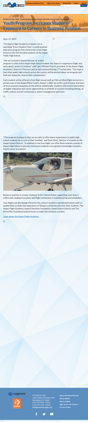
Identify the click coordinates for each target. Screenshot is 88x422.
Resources (67, 3)
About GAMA (65, 401)
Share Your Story (53, 3)
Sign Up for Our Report (69, 404)
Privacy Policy (65, 407)
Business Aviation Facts (35, 3)
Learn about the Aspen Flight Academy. (21, 216)
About (84, 3)
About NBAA (65, 398)
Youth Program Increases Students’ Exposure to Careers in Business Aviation (44, 19)
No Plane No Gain (8, 19)
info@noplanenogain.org (42, 407)
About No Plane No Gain (69, 395)
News (76, 3)
